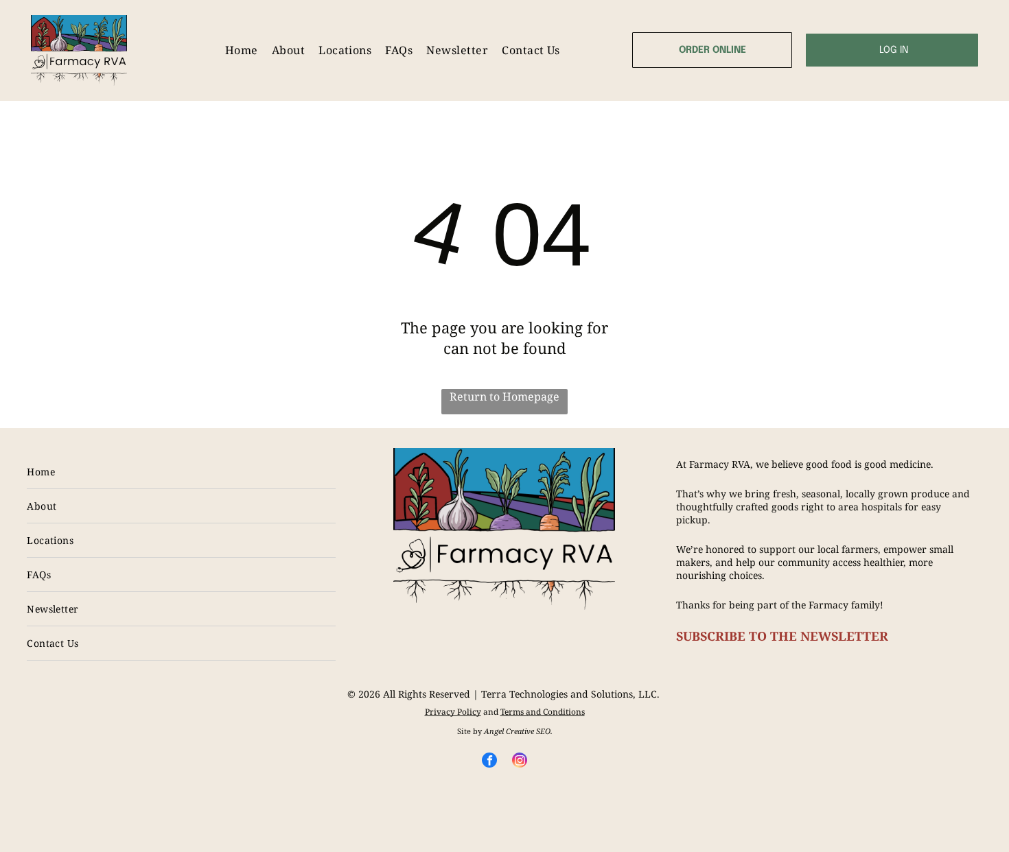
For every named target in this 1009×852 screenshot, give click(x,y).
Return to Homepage (504, 396)
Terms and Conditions (542, 712)
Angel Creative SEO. (518, 731)
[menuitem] (241, 50)
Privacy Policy (453, 712)
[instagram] (519, 762)
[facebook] (489, 762)
